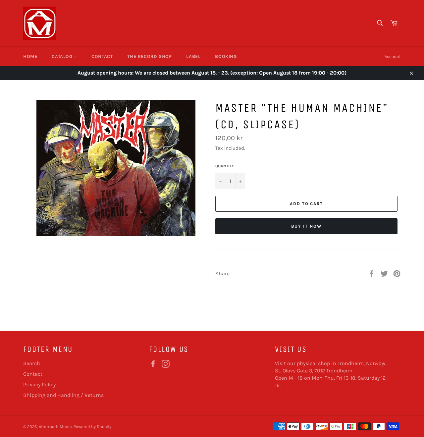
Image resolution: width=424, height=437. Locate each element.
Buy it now (306, 226)
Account (393, 56)
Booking (226, 56)
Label (193, 56)
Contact (102, 56)
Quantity (224, 166)
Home (30, 56)
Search (31, 363)
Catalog (63, 56)
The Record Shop (149, 56)
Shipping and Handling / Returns (63, 395)
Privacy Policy (39, 384)
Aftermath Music (55, 426)
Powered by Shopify (92, 426)
